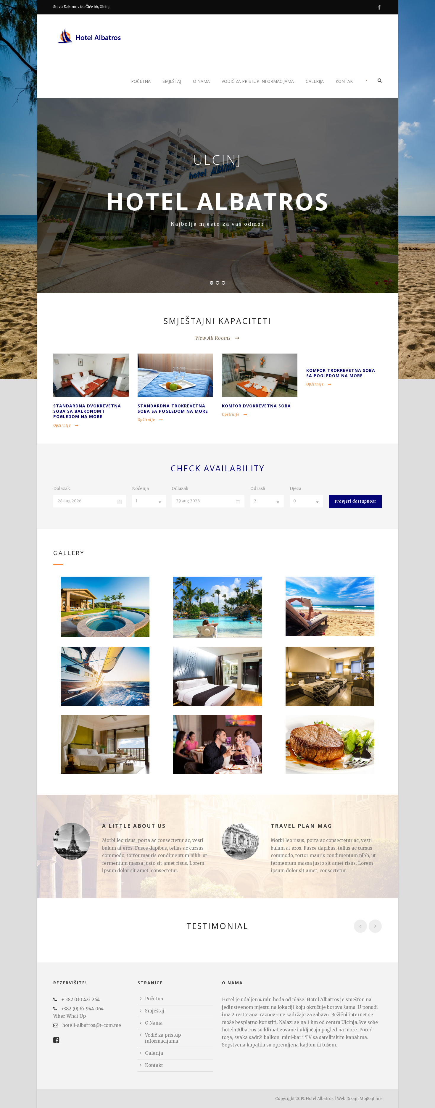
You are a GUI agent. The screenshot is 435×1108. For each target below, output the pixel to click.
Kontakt (345, 81)
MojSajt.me (371, 1098)
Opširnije (62, 425)
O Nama (201, 81)
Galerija (315, 81)
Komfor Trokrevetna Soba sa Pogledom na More (340, 372)
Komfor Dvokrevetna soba (256, 406)
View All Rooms (213, 338)
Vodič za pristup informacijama (258, 81)
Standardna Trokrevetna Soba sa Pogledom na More (173, 408)
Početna (141, 81)
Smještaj (171, 81)
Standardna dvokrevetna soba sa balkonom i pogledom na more (87, 411)
